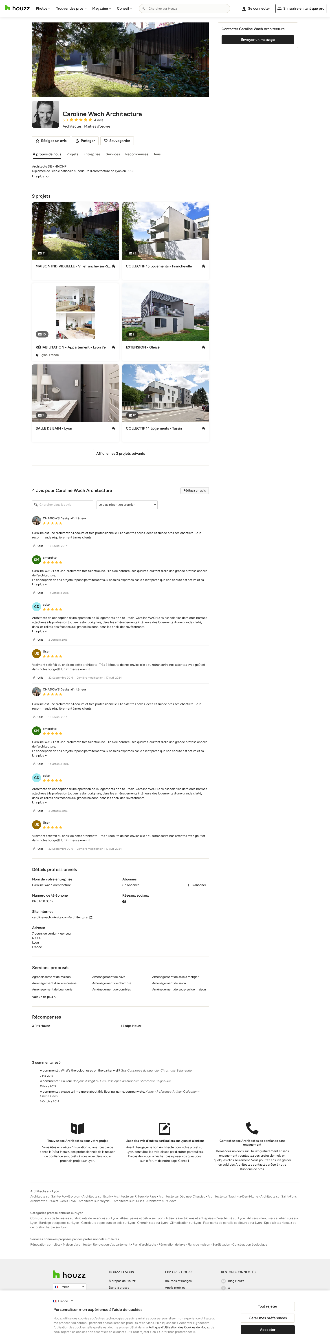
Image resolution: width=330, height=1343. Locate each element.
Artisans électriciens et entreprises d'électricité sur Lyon (205, 1218)
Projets (72, 154)
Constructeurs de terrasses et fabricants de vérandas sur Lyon (74, 1218)
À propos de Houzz (122, 1281)
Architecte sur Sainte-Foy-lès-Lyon (55, 1196)
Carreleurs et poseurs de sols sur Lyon (108, 1223)
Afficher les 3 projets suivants (120, 453)
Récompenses (136, 154)
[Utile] (34, 546)
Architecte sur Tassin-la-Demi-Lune (233, 1196)
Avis (157, 154)
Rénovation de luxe (171, 1244)
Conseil (123, 8)
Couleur (66, 1081)
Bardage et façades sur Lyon (59, 1223)
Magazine (100, 8)
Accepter (267, 1330)
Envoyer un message (258, 39)
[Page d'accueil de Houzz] (69, 1274)
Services (113, 154)
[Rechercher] (143, 8)
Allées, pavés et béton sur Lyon (141, 1218)
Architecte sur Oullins (129, 1201)
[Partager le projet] (113, 266)
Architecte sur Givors (161, 1201)
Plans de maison (198, 1244)
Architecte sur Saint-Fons (278, 1196)
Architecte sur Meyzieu (95, 1201)
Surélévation (221, 1244)
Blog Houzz (236, 1281)
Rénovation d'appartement (111, 1244)
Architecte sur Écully (97, 1196)
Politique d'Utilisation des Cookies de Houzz (179, 1327)
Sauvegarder (119, 141)
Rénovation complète (45, 1244)
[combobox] (184, 8)
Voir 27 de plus (42, 997)
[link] (39, 584)
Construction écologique (249, 1244)
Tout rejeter (267, 1306)
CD (36, 606)
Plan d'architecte (144, 1244)
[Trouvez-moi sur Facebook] (124, 901)
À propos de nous (47, 154)
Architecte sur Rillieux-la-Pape (135, 1196)
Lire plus (38, 176)
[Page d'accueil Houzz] (17, 8)
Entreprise (92, 154)
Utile (40, 545)
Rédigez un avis (194, 490)
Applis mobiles (175, 1288)
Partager (88, 141)
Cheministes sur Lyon (152, 1223)
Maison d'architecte (77, 1244)
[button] (127, 504)
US (36, 653)
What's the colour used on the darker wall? (90, 1070)
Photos (41, 8)
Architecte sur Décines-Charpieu (182, 1196)
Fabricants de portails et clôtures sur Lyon (232, 1223)
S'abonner (199, 885)
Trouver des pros (69, 8)
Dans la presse (119, 1288)
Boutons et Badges (178, 1281)
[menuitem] (43, 8)
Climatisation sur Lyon (185, 1223)
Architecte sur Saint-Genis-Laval (53, 1201)
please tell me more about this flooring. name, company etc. (103, 1092)
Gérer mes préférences (268, 1318)
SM (36, 560)
